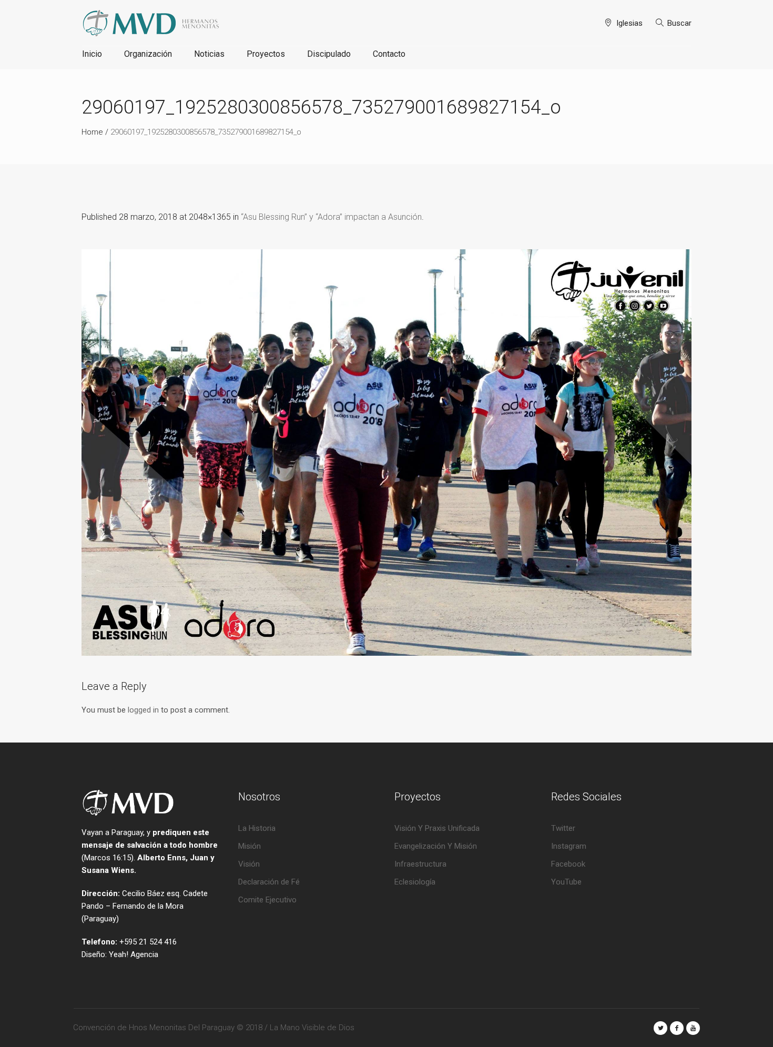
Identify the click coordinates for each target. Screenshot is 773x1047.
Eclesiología (414, 882)
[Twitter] (660, 1028)
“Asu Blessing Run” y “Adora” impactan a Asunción (331, 217)
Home (92, 132)
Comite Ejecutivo (267, 899)
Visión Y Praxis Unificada (437, 828)
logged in (143, 710)
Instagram (568, 846)
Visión (249, 864)
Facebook (568, 864)
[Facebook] (677, 1028)
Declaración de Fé (269, 882)
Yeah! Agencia (133, 954)
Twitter (563, 828)
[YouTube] (693, 1028)
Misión (249, 846)
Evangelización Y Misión (435, 846)
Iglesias (629, 23)
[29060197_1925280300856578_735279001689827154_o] (386, 452)
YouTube (566, 882)
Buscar (679, 23)
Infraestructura (420, 864)
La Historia (257, 828)
